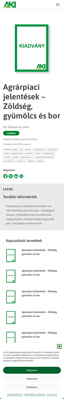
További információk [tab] (20, 197)
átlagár (14, 149)
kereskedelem (48, 153)
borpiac (28, 149)
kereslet (7, 157)
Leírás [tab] (8, 189)
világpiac (31, 161)
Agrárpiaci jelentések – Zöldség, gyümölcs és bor (39, 252)
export (6, 153)
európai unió (52, 149)
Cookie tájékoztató (15, 394)
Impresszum (52, 394)
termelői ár (21, 161)
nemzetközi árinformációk (43, 157)
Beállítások (32, 387)
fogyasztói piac (17, 153)
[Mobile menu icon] (58, 5)
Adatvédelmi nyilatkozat (34, 394)
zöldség (40, 161)
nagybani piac (26, 157)
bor (21, 149)
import (38, 153)
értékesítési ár (39, 149)
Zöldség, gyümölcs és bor (25, 139)
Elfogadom (32, 370)
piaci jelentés (9, 161)
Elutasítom (32, 378)
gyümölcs (29, 153)
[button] (59, 346)
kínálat (15, 157)
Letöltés (11, 133)
